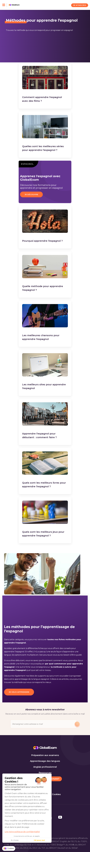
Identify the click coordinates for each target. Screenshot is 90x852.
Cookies (56, 794)
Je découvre (31, 194)
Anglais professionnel (45, 767)
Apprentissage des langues (45, 761)
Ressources (45, 772)
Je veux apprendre (19, 692)
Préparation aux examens (45, 755)
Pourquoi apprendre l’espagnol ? (42, 240)
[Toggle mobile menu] (4, 5)
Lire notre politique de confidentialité (22, 832)
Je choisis (15, 840)
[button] (8, 848)
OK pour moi (39, 840)
